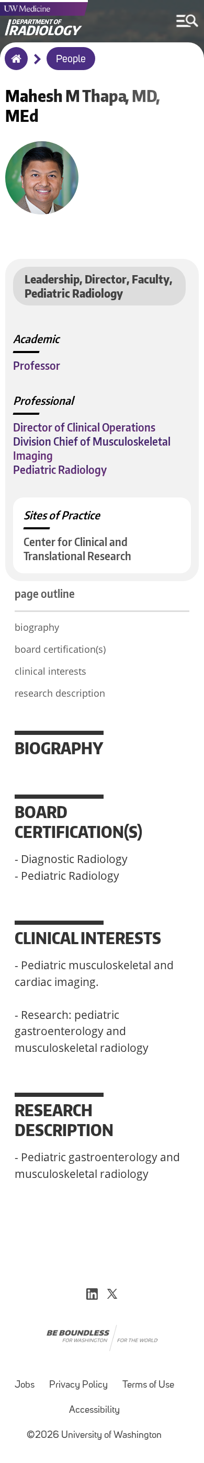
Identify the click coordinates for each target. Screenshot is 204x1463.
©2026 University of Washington (94, 1436)
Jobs (25, 1385)
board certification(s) (60, 649)
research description (60, 693)
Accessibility (94, 1410)
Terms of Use (148, 1385)
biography (37, 627)
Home (14, 65)
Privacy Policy (78, 1385)
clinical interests (50, 671)
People (71, 59)
